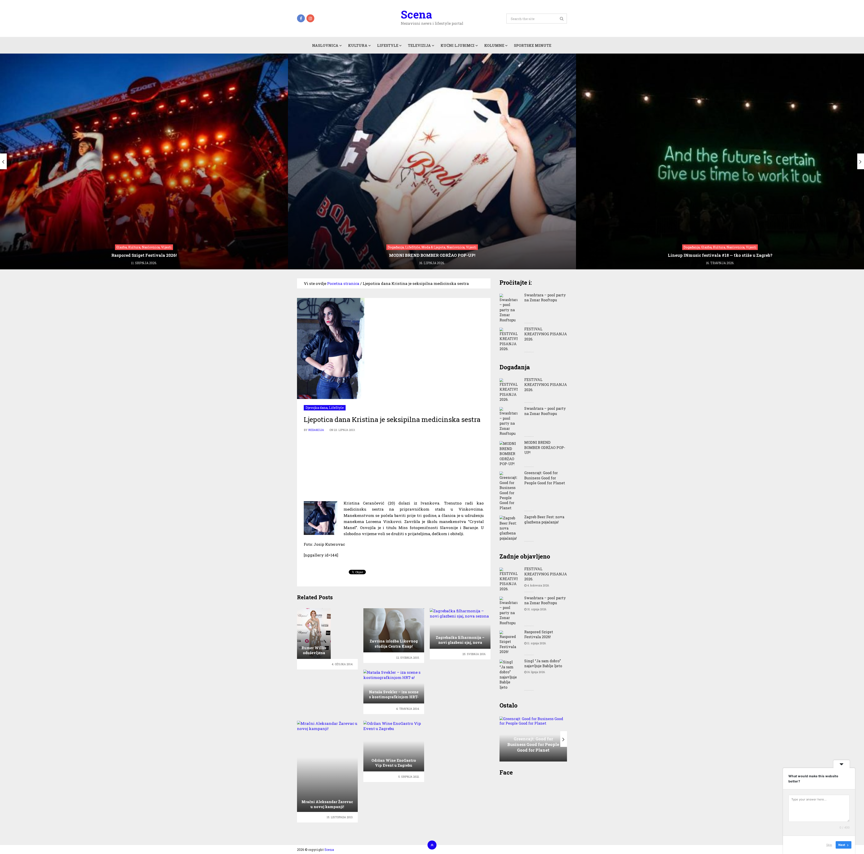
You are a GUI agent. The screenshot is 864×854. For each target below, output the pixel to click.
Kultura (357, 45)
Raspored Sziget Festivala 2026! (538, 634)
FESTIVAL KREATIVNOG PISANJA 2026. (545, 334)
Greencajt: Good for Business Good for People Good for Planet (544, 477)
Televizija (419, 45)
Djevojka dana (317, 408)
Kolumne (494, 45)
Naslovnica (325, 45)
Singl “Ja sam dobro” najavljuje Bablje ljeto (543, 663)
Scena (416, 14)
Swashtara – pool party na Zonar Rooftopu (545, 297)
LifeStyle (387, 45)
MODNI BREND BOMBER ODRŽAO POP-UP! (544, 447)
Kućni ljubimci (458, 45)
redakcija (316, 430)
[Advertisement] (394, 466)
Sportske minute (532, 45)
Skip (829, 845)
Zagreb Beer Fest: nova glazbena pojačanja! (544, 519)
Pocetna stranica (343, 283)
